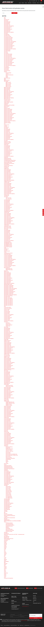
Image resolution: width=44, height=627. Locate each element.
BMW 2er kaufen (8, 84)
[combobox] (14, 614)
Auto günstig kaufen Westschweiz (9, 45)
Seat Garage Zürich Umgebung (8, 382)
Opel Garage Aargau (7, 328)
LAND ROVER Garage (7, 254)
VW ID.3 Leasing (8, 489)
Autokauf (5, 71)
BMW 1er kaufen (8, 82)
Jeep (5, 555)
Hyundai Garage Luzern (7, 186)
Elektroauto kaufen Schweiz (8, 115)
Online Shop (6, 321)
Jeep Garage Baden (7, 231)
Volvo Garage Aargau (7, 471)
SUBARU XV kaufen (9, 404)
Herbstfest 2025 (6, 166)
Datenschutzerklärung (9, 446)
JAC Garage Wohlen (7, 208)
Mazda (5, 560)
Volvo (5, 577)
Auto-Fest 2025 (6, 68)
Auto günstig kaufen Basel (8, 39)
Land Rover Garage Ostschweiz (9, 260)
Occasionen (6, 535)
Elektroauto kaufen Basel (8, 111)
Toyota (5, 576)
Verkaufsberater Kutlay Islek (8, 467)
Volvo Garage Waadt (7, 478)
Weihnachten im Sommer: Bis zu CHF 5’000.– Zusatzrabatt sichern (14, 534)
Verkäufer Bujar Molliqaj (7, 465)
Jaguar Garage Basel (7, 215)
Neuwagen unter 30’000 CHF (8, 303)
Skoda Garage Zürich (7, 396)
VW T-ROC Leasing (8, 495)
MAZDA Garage (6, 271)
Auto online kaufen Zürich (8, 64)
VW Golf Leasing (8, 487)
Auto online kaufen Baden (8, 55)
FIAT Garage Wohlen (7, 137)
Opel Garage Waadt (7, 334)
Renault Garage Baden (7, 359)
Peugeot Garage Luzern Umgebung (9, 346)
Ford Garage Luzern (7, 148)
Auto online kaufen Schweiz (8, 60)
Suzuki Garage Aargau (7, 418)
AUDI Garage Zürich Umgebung (9, 32)
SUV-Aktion (5, 532)
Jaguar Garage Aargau (7, 213)
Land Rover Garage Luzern (8, 258)
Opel (4, 565)
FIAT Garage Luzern (7, 132)
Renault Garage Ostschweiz (8, 363)
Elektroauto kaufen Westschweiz (9, 117)
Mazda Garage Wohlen (7, 281)
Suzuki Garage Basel (7, 420)
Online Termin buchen (9, 529)
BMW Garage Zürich (7, 96)
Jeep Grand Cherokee (7, 241)
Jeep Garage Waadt (7, 236)
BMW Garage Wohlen (7, 95)
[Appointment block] (43, 215)
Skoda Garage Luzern (7, 390)
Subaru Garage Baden (7, 407)
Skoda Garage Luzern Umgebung (9, 391)
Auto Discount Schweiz (7, 36)
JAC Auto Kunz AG (7, 539)
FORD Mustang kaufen (7, 158)
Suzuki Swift (6, 430)
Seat (4, 569)
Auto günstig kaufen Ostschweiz (9, 42)
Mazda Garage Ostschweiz (8, 278)
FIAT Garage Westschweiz (8, 136)
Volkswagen (6, 469)
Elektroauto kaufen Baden (8, 110)
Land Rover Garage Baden (8, 256)
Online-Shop (29, 2)
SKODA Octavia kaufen (9, 385)
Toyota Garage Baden (7, 434)
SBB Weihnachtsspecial (7, 369)
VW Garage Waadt (7, 505)
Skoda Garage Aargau (7, 387)
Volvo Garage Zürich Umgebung (9, 482)
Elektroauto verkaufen (7, 122)
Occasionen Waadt (7, 316)
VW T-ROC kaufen (8, 494)
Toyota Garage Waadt (7, 439)
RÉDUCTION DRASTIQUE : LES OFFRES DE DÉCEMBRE (12, 520)
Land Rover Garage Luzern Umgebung (10, 259)
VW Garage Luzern (7, 502)
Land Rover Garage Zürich (8, 264)
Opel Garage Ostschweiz (7, 333)
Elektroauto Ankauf (7, 108)
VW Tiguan (5, 511)
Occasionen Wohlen (7, 318)
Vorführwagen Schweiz (7, 483)
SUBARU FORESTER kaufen (10, 402)
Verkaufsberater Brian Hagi (8, 466)
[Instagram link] (34, 0)
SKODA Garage (6, 384)
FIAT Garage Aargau (7, 129)
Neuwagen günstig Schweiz (8, 295)
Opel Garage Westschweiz (8, 335)
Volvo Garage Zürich (7, 481)
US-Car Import (6, 463)
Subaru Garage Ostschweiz (8, 411)
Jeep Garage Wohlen (7, 238)
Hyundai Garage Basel (7, 185)
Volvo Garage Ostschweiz (8, 477)
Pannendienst (8, 528)
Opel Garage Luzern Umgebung (9, 332)
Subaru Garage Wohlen (7, 414)
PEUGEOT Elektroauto (7, 340)
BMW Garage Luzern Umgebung (9, 91)
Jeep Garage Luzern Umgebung (9, 234)
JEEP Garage (6, 229)
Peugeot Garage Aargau (7, 342)
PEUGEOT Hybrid (6, 354)
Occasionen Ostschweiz (7, 315)
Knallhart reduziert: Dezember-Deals (9, 517)
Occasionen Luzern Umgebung (8, 314)
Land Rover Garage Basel (8, 257)
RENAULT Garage (6, 357)
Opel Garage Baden (7, 329)
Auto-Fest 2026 (6, 69)
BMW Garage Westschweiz (8, 94)
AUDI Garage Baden (7, 22)
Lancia (5, 557)
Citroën (5, 545)
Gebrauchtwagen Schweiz (8, 162)
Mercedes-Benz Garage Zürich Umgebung (10, 294)
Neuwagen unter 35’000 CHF (8, 304)
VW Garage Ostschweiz (7, 504)
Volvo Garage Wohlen (7, 480)
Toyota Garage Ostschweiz (8, 438)
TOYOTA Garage (6, 432)
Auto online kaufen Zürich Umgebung (9, 65)
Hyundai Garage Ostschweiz (8, 188)
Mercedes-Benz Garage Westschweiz (9, 291)
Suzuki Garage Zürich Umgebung (9, 429)
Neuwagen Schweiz (7, 296)
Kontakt (41, 2)
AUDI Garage (6, 20)
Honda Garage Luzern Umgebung (9, 173)
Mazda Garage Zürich (7, 282)
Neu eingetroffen (6, 536)
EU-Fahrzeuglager (8, 72)
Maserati (5, 559)
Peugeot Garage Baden (7, 343)
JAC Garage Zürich (7, 209)
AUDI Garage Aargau (7, 21)
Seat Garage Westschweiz (8, 379)
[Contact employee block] (43, 213)
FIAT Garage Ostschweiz (7, 134)
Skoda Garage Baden (7, 388)
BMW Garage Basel (7, 89)
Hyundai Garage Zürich (7, 192)
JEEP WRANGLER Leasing (8, 245)
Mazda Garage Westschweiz (8, 280)
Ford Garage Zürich (7, 155)
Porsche (5, 567)
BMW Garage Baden (7, 88)
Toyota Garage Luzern (7, 436)
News (38, 2)
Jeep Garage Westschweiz (8, 237)
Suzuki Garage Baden (7, 419)
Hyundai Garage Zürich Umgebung (9, 193)
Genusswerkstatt (6, 164)
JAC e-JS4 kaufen (8, 197)
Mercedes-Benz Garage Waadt (8, 290)
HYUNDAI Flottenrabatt (7, 181)
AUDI (5, 18)
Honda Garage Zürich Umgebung (9, 180)
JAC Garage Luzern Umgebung (8, 204)
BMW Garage (6, 81)
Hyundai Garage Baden (7, 184)
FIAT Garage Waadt (7, 135)
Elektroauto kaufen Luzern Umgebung (10, 113)
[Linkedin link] (33, 0)
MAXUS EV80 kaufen (9, 268)
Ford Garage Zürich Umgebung (8, 156)
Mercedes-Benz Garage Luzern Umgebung (10, 288)
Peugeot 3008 (6, 339)
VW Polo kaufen (8, 492)
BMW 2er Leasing (6, 80)
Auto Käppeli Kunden (7, 49)
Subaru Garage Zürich (7, 415)
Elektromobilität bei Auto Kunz (8, 538)
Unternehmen (34, 2)
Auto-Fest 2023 (8, 452)
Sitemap (7, 461)
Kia (4, 556)
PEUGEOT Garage (6, 341)
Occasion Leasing (6, 309)
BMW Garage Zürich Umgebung (9, 97)
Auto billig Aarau (6, 34)
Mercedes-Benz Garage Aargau (8, 285)
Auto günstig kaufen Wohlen (8, 46)
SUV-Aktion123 (6, 533)
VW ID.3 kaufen (8, 488)
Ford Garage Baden (7, 146)
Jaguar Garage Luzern (7, 216)
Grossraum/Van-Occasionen (8, 165)
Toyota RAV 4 (6, 444)
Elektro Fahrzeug (6, 106)
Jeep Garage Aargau (7, 230)
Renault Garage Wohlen (7, 366)
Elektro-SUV (6, 107)
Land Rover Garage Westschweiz (9, 262)
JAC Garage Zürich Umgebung (8, 210)
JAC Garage (6, 196)
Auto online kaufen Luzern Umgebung (10, 58)
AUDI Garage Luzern (7, 24)
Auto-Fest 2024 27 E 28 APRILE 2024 (11, 454)
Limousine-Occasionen (7, 266)
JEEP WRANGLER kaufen (8, 244)
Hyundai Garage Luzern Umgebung (9, 187)
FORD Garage (6, 144)
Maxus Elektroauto (7, 267)
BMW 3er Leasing (8, 86)
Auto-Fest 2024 (8, 453)
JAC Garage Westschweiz (8, 207)
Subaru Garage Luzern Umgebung (9, 410)
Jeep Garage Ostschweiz (8, 235)
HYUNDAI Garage (6, 182)
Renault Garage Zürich (7, 367)
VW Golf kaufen (8, 486)
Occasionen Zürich (7, 319)
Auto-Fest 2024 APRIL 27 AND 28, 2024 (12, 455)
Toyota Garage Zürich (7, 442)
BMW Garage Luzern (7, 90)
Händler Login (21, 625)
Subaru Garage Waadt (7, 412)
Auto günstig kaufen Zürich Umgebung (10, 48)
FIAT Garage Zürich (7, 138)
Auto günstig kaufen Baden (8, 38)
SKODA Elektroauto (7, 383)
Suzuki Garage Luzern (7, 421)
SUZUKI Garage (6, 417)
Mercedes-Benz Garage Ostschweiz (9, 289)
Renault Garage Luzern (7, 361)
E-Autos (23, 2)
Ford (4, 551)
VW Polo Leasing (8, 493)
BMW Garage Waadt (7, 93)
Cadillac (5, 542)
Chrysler (5, 544)
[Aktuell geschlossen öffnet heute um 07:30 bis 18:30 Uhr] (43, 7)
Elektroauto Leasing (7, 121)
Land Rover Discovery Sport (8, 253)
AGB (4, 17)
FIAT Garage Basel (7, 131)
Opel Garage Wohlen (7, 336)
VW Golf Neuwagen (7, 509)
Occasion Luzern (6, 310)
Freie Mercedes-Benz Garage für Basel (10, 160)
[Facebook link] (31, 0)
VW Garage (5, 485)
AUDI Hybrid (6, 33)
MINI (5, 562)
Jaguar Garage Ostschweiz (8, 218)
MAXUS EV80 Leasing (9, 269)
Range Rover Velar (7, 356)
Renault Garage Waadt (7, 364)
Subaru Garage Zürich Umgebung (9, 416)
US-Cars (5, 464)
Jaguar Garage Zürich (7, 222)
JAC (33, 601)
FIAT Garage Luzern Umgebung (9, 133)
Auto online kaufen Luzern (8, 57)
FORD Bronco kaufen (7, 141)
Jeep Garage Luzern (7, 233)
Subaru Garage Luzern (7, 409)
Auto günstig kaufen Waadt (8, 44)
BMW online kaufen (7, 98)
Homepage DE (6, 167)
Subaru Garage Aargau (7, 406)
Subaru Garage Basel (7, 408)
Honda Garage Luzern (7, 172)
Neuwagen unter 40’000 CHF (8, 305)
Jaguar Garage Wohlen (7, 221)
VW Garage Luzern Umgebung (8, 503)
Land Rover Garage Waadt (8, 261)
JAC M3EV (5, 516)
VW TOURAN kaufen (9, 496)
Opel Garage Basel (7, 330)
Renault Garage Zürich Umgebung (9, 368)
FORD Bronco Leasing (7, 142)
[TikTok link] (36, 0)
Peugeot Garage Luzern (7, 345)
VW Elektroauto (6, 484)
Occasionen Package (9, 531)
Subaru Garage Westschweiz (8, 413)
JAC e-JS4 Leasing (9, 198)
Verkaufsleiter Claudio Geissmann (9, 468)
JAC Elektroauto (6, 195)
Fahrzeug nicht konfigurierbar (8, 578)
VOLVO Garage (6, 470)
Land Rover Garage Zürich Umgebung (9, 265)
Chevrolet (5, 543)
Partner (7, 460)
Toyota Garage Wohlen (7, 441)
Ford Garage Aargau (7, 145)
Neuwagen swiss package (8, 297)
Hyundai (5, 553)
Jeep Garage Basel (7, 232)
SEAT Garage (6, 370)
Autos (20, 2)
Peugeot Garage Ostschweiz (8, 347)
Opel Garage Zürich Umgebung (8, 338)
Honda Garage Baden (7, 170)
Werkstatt (7, 527)
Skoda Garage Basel (7, 389)
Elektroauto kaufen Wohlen (8, 118)
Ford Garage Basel (7, 147)
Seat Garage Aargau (7, 371)
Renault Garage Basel (7, 360)
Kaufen (5, 247)
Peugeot (5, 566)
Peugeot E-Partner (6, 519)
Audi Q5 (5, 541)
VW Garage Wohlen (7, 507)
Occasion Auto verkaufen (8, 308)
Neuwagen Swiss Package (10, 530)
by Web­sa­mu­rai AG (26, 625)
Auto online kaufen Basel (8, 56)
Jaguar (5, 554)
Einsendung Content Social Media (9, 105)
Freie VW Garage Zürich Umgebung (9, 161)
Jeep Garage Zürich (7, 239)
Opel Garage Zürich (7, 337)
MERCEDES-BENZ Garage (8, 284)
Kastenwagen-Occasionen (8, 246)
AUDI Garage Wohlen (7, 30)
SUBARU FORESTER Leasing (10, 403)
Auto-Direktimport (6, 67)
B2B (4, 512)
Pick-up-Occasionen (7, 355)
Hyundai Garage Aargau (7, 183)
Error (5, 123)
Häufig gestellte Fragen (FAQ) (10, 458)
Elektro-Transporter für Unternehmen (9, 515)
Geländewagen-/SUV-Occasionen (9, 163)
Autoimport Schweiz (7, 70)
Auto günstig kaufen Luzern (8, 40)
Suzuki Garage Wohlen (7, 427)
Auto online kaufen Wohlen (8, 63)
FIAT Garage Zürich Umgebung (8, 139)
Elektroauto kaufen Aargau (8, 109)
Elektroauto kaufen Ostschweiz (8, 114)
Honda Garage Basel (7, 171)
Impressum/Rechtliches (13, 625)
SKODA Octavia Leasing (9, 386)
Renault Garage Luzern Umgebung (9, 362)
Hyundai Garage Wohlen (7, 191)
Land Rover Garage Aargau (8, 255)
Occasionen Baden (7, 312)
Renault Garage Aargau (7, 358)
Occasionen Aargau (7, 311)
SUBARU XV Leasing (9, 405)
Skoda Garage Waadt (7, 393)
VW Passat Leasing (9, 491)
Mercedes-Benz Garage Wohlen (8, 292)
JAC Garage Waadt (7, 206)
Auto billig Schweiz (7, 35)
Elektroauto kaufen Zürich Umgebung (9, 120)
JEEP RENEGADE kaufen (8, 242)
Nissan (5, 564)
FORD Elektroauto (6, 143)
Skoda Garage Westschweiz (8, 394)
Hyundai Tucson (6, 194)
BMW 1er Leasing (8, 83)
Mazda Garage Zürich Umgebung (9, 283)
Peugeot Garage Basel (7, 344)
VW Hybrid (5, 510)
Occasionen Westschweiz (8, 317)
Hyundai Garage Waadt (7, 189)
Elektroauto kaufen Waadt (8, 116)
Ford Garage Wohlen (7, 154)
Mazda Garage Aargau (7, 272)
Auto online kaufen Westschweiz (9, 62)
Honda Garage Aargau (7, 169)
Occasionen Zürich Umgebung (8, 320)
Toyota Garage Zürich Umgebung (9, 443)
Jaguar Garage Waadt (7, 219)
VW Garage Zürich (7, 508)
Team (7, 462)
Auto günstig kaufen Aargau (8, 37)
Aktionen (7, 73)
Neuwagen (5, 518)
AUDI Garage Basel (7, 23)
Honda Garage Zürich (7, 179)
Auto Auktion (8, 322)
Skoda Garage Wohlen (7, 395)
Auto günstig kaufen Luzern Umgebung (10, 41)
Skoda (5, 570)
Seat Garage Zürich (7, 381)
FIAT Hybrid (6, 140)
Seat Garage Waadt (7, 378)
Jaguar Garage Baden (7, 214)
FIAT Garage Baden (7, 130)
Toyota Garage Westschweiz (8, 440)
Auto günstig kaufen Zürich (8, 47)
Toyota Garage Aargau (7, 433)
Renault (5, 568)
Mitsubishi (5, 563)
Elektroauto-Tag (6, 537)
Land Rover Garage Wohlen (8, 263)
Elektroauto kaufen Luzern (8, 112)
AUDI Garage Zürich (7, 31)
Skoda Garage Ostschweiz (8, 392)
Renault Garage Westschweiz (8, 365)
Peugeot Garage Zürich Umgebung (9, 353)
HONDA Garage (6, 168)
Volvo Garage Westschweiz (8, 479)
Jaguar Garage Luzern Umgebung (9, 217)
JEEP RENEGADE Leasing (8, 243)
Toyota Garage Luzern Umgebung (9, 437)
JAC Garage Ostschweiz (7, 205)
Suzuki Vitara (6, 431)
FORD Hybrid (6, 157)
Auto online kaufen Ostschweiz (8, 59)
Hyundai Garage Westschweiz (8, 190)
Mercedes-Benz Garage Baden (8, 286)
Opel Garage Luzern (7, 331)
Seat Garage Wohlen (7, 380)
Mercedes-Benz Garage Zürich (8, 293)
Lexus (5, 558)
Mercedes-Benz (6, 561)
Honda (5, 552)
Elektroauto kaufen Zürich (8, 119)
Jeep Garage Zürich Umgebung (8, 240)
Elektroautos (34, 598)
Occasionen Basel (6, 313)
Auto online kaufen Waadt (8, 61)
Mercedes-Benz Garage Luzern (8, 287)
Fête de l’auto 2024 (9, 457)
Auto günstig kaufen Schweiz (8, 43)
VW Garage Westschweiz (8, 506)
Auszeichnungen (8, 459)
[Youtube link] (29, 0)
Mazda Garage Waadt (7, 279)
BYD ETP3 (5, 513)
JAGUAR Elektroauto (7, 211)
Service (26, 2)
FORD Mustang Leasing (7, 159)
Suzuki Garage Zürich (7, 428)
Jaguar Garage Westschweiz (8, 220)
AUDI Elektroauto (6, 19)
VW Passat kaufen (8, 490)
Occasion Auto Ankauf (7, 307)
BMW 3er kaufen (8, 85)
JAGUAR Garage (6, 212)
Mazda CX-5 (6, 270)
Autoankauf (6, 540)
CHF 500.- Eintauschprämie (8, 514)
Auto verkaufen (6, 66)
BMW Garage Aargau (7, 87)
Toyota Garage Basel (7, 435)
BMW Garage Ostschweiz (8, 92)
